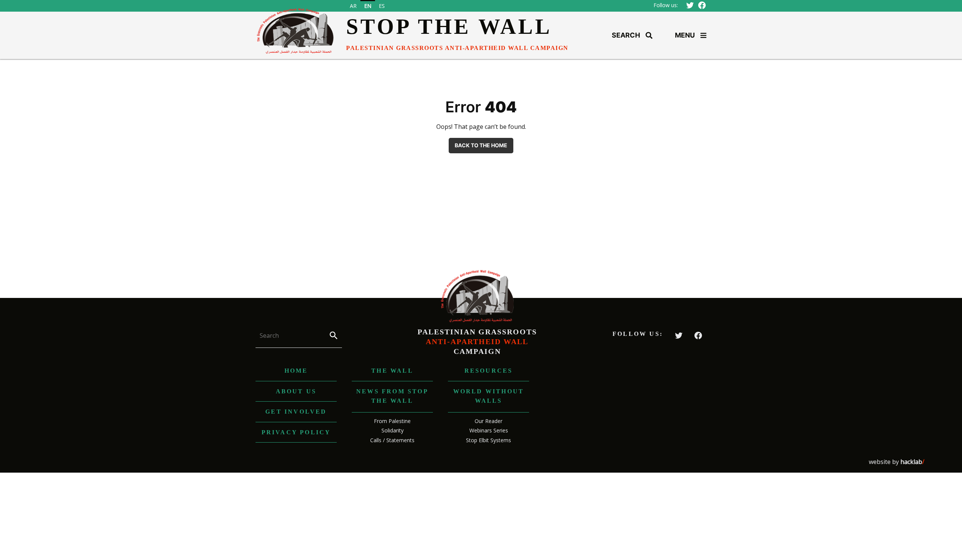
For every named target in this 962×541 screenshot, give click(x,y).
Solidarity (392, 430)
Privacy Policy (296, 432)
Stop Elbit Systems (488, 440)
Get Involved (296, 411)
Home (296, 370)
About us (296, 391)
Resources (488, 370)
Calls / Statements (392, 440)
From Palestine (392, 421)
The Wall (392, 370)
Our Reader (488, 421)
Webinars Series (488, 430)
